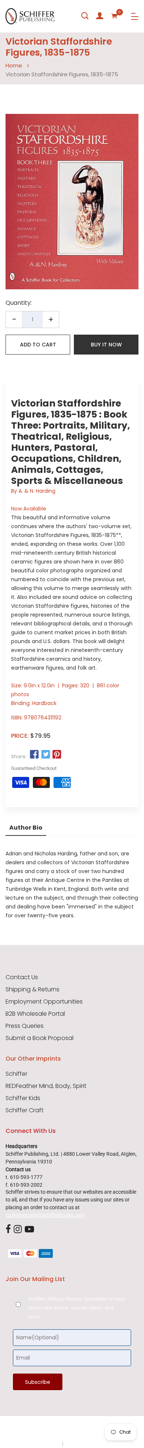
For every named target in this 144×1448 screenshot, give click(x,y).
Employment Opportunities (44, 1002)
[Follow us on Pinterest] (57, 755)
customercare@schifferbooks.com (45, 1215)
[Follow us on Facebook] (34, 755)
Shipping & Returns (32, 989)
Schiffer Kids (23, 1098)
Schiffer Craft (25, 1110)
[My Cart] (114, 16)
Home (14, 65)
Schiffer (16, 1074)
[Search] (85, 16)
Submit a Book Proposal (39, 1038)
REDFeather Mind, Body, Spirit (46, 1086)
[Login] (99, 16)
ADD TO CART (38, 344)
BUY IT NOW (106, 344)
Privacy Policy (45, 1444)
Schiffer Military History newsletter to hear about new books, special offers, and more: (76, 1307)
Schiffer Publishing (91, 1429)
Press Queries (25, 1026)
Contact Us (22, 977)
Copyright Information (89, 1444)
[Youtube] (29, 1229)
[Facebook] (8, 1229)
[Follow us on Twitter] (45, 755)
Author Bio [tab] (25, 827)
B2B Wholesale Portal (35, 1014)
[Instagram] (18, 1229)
